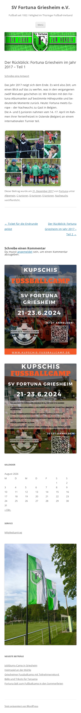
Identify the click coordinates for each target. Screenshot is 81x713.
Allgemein (10, 195)
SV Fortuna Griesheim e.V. (40, 7)
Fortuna (63, 191)
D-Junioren (35, 195)
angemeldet (24, 252)
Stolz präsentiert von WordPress (21, 706)
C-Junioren (22, 195)
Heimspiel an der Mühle (18, 670)
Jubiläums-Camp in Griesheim (21, 665)
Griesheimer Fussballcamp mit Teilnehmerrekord (32, 674)
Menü (40, 24)
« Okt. (8, 510)
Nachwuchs (61, 195)
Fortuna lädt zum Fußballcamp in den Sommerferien (34, 683)
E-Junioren (48, 195)
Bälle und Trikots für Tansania (21, 679)
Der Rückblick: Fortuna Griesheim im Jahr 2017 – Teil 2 (60, 229)
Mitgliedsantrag (13, 532)
